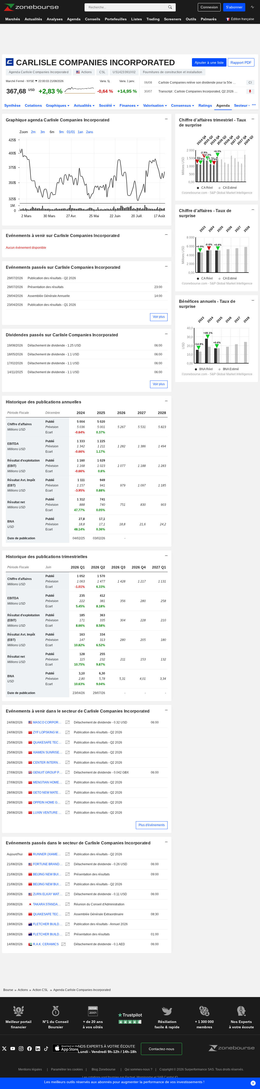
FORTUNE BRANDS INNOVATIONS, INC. (47, 864)
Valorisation (154, 105)
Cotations (33, 105)
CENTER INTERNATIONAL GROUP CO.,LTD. (47, 762)
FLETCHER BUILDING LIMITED (47, 924)
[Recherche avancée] (170, 7)
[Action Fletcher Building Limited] (67, 924)
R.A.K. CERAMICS (46, 944)
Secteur (241, 105)
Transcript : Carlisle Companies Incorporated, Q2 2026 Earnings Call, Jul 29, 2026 (197, 91)
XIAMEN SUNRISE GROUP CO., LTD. (47, 752)
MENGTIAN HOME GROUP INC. (47, 782)
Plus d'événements (152, 825)
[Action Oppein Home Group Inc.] (67, 802)
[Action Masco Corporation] (67, 722)
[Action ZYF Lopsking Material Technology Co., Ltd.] (67, 732)
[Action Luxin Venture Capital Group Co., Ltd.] (67, 812)
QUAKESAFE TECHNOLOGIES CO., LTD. (47, 742)
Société (106, 105)
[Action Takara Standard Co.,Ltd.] (67, 904)
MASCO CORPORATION (47, 722)
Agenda (223, 105)
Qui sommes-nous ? (138, 1069)
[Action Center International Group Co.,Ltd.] (67, 762)
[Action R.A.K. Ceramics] (63, 944)
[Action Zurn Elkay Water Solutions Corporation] (67, 894)
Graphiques (56, 105)
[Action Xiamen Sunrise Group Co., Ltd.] (67, 752)
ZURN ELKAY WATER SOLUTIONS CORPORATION (47, 894)
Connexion (209, 7)
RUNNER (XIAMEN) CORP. (47, 854)
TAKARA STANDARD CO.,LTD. (47, 904)
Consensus (181, 105)
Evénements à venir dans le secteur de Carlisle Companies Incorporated (78, 711)
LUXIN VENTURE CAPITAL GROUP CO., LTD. (47, 812)
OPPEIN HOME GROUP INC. (47, 802)
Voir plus (159, 317)
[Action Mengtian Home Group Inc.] (67, 782)
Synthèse (12, 105)
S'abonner (234, 7)
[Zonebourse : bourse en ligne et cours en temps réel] (31, 7)
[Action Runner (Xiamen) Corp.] (67, 854)
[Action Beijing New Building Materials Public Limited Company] (67, 874)
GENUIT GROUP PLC (47, 772)
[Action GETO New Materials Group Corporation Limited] (67, 792)
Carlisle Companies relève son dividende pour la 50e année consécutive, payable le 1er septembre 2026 (197, 82)
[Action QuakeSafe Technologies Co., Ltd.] (67, 742)
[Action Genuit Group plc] (67, 772)
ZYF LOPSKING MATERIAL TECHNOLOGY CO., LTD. (47, 732)
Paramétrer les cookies (67, 1069)
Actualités (83, 105)
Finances (128, 105)
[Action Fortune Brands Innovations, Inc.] (67, 864)
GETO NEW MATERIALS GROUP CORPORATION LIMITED (47, 792)
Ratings (205, 105)
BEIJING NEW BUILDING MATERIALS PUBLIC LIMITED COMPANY (47, 874)
